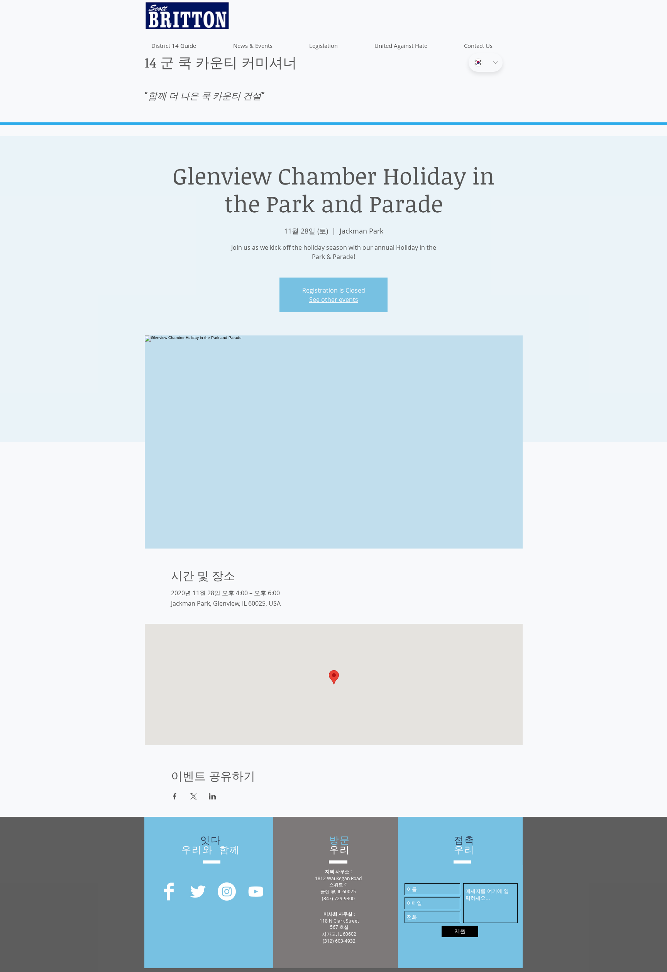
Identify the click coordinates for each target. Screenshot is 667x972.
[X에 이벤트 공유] (193, 796)
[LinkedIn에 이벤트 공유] (212, 796)
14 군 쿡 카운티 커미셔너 (220, 61)
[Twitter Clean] (198, 891)
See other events (333, 299)
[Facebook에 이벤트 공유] (174, 796)
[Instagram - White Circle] (227, 891)
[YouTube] (256, 891)
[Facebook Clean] (169, 891)
